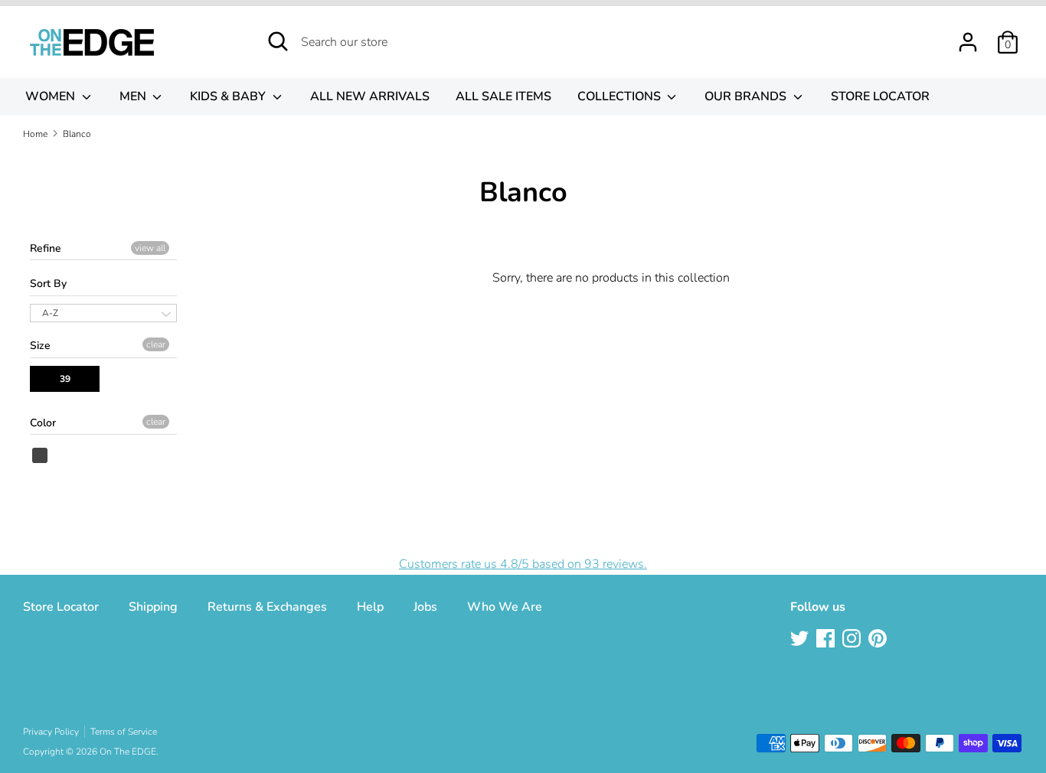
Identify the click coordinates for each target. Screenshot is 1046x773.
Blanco (40, 455)
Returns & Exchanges (267, 607)
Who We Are (504, 607)
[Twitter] (801, 639)
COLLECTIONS (620, 96)
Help (370, 607)
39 (65, 379)
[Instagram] (853, 639)
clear (155, 344)
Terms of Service (123, 732)
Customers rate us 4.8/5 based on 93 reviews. (523, 564)
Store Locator (61, 607)
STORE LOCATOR (880, 96)
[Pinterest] (879, 639)
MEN (134, 96)
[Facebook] (827, 639)
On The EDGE (128, 751)
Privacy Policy (51, 732)
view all (150, 248)
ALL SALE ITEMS (503, 96)
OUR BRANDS (746, 96)
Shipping (153, 607)
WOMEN (51, 96)
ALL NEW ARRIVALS (370, 96)
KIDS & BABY (229, 96)
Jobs (425, 607)
